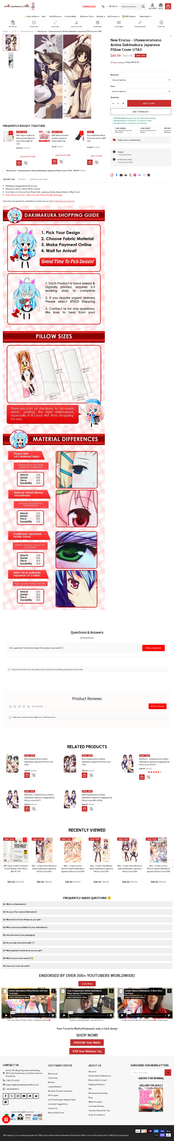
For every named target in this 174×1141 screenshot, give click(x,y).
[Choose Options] (19, 163)
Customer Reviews (96, 1106)
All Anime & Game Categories (60, 1091)
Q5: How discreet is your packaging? (19, 935)
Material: (115, 74)
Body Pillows (55, 16)
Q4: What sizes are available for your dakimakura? (25, 927)
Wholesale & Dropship (98, 1093)
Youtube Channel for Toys (99, 1110)
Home (5, 31)
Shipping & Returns (96, 1084)
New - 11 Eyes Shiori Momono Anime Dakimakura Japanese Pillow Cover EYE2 (44, 868)
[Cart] (168, 6)
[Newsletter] (168, 1072)
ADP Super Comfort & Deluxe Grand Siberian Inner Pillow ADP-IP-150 (16, 868)
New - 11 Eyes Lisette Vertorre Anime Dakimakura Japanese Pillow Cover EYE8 (158, 868)
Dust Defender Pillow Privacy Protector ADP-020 (96, 138)
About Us (92, 1071)
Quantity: (115, 97)
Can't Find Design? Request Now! (62, 1099)
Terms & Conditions (96, 1114)
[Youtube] (24, 1096)
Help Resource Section (65, 201)
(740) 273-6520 (12, 1080)
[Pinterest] (134, 175)
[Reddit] (144, 175)
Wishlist (51, 1082)
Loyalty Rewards (55, 1086)
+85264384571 (12, 1089)
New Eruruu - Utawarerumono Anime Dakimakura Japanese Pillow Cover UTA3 (39, 170)
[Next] (169, 864)
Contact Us (53, 1108)
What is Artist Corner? (97, 1080)
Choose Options (27, 156)
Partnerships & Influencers (99, 1075)
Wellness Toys (86, 16)
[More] (37, 16)
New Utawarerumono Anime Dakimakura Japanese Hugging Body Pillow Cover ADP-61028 (97, 797)
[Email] (121, 175)
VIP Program (53, 1095)
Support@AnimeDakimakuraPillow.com (22, 1084)
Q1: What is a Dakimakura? (14, 904)
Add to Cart (149, 103)
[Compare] (26, 163)
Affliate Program (95, 1101)
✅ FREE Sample (129, 16)
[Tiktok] (148, 175)
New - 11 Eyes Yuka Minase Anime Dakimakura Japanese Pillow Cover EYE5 (101, 868)
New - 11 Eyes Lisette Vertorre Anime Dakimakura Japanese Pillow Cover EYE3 (72, 868)
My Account (53, 1073)
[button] (13, 24)
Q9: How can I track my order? (16, 966)
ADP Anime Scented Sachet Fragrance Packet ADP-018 (60, 138)
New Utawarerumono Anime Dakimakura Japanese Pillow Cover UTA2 (38, 762)
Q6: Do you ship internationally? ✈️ (18, 942)
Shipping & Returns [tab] (39, 179)
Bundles (100, 16)
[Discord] (139, 175)
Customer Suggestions (58, 1104)
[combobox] (133, 6)
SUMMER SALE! (89, 6)
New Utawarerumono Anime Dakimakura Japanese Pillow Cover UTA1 (96, 762)
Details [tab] (22, 179)
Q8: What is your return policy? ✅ (18, 958)
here (60, 195)
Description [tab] (9, 179)
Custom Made (70, 16)
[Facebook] (116, 175)
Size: (113, 86)
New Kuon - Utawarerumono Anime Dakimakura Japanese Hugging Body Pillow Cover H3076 (154, 762)
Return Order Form (56, 1112)
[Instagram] (18, 1096)
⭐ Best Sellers (31, 16)
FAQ (50, 201)
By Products (113, 16)
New (43, 16)
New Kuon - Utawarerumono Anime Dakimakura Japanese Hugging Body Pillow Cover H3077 (39, 797)
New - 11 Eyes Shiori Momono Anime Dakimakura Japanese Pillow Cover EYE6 (129, 868)
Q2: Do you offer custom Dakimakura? (20, 911)
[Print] (125, 175)
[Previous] (4, 864)
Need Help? (145, 16)
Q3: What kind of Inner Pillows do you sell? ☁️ (23, 919)
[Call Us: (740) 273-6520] (103, 6)
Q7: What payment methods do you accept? (22, 950)
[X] (130, 175)
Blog (90, 1097)
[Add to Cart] (90, 162)
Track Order (53, 1078)
